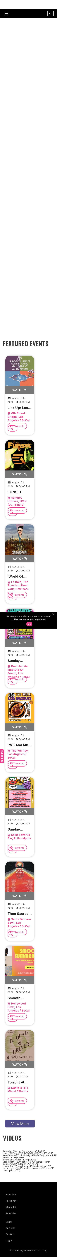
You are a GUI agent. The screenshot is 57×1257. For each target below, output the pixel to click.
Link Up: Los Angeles (18, 408)
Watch (18, 390)
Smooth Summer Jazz (19, 998)
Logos (9, 1240)
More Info (19, 426)
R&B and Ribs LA (19, 745)
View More (20, 1124)
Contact (10, 1234)
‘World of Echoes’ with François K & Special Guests (20, 576)
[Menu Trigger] (6, 13)
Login (9, 1221)
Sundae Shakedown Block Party (17, 829)
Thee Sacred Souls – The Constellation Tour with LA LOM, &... (18, 914)
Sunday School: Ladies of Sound (20, 661)
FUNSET (15, 492)
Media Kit (11, 1207)
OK (29, 624)
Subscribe (2, 756)
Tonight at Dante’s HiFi (17, 1082)
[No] (53, 614)
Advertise (11, 1213)
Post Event (11, 1200)
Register (10, 1227)
